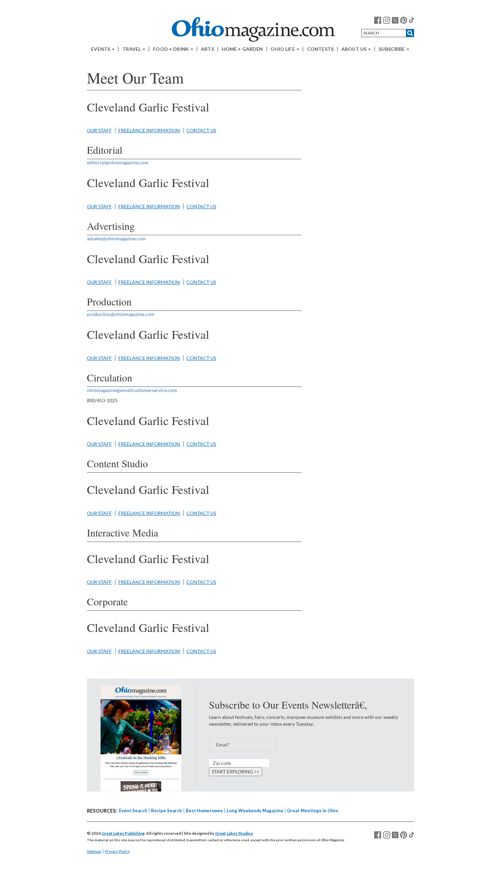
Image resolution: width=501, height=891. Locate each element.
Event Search (133, 810)
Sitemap (94, 851)
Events (101, 49)
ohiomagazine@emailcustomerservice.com (132, 390)
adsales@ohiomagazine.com (116, 238)
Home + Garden (242, 49)
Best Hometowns (204, 810)
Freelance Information (149, 130)
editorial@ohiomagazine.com (118, 162)
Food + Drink (171, 49)
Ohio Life (283, 49)
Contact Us (201, 130)
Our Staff (99, 130)
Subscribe (392, 49)
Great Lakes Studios (234, 833)
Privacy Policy (117, 851)
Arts (207, 49)
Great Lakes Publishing (123, 833)
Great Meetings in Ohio (312, 810)
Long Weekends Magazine (255, 810)
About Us (354, 49)
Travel (132, 49)
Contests (320, 49)
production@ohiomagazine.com (120, 314)
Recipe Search (166, 810)
